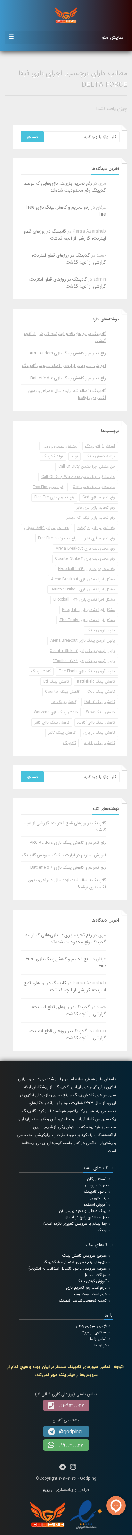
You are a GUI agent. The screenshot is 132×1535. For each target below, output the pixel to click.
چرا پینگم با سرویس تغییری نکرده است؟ (75, 1224)
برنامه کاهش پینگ (100, 456)
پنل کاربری (98, 1198)
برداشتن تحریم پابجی (59, 446)
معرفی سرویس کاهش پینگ (84, 1256)
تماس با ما (98, 1339)
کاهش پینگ (41, 671)
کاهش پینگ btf (56, 681)
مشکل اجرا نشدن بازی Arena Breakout (83, 579)
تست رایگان (97, 1179)
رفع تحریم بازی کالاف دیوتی (46, 528)
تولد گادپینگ (53, 456)
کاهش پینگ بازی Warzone (56, 712)
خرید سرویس (96, 1185)
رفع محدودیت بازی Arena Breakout (85, 548)
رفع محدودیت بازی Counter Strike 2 (85, 559)
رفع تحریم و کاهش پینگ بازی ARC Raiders (68, 353)
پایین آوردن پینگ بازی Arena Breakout (82, 640)
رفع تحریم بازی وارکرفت (96, 528)
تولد (74, 456)
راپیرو (47, 1489)
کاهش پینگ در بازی (99, 733)
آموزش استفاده (95, 1204)
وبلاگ (102, 1230)
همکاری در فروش (93, 1332)
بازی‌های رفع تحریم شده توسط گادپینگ (75, 1262)
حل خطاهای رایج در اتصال (86, 1217)
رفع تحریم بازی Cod (98, 497)
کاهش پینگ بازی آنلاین (96, 722)
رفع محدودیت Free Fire (57, 538)
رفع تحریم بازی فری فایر (96, 507)
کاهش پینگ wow (100, 712)
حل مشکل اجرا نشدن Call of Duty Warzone (78, 477)
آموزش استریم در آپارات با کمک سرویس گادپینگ (64, 365)
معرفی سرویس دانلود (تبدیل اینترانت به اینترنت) (67, 1268)
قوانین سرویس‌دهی (91, 1326)
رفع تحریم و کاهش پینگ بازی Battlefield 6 (68, 378)
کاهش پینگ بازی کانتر (51, 722)
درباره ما (100, 1345)
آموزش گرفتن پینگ (100, 446)
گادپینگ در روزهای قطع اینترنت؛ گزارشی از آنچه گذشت (65, 235)
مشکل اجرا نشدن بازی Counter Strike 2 (82, 589)
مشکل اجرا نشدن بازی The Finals (87, 620)
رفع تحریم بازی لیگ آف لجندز (91, 518)
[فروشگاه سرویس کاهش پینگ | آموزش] (66, 14)
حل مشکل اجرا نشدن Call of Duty (86, 466)
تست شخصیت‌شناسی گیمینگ (83, 1300)
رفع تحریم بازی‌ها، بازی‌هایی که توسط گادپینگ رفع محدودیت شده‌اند (65, 187)
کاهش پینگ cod (101, 692)
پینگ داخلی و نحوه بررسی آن (83, 1211)
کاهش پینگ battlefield (96, 681)
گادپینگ (69, 743)
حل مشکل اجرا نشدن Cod (94, 487)
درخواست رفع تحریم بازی (86, 1288)
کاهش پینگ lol (63, 702)
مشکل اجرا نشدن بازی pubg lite (88, 610)
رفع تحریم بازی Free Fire (54, 497)
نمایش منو (112, 37)
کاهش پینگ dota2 (99, 702)
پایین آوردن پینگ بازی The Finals (87, 671)
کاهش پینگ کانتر (61, 733)
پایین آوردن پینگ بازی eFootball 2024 (84, 661)
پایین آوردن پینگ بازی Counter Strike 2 (82, 651)
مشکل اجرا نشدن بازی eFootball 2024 (84, 600)
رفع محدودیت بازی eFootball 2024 (86, 569)
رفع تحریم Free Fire (49, 487)
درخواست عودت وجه (90, 1294)
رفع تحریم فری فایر (100, 538)
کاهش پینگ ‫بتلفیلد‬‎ (99, 743)
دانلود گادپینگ (95, 1192)
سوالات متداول (95, 1275)
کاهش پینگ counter (62, 692)
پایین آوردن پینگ (101, 630)
